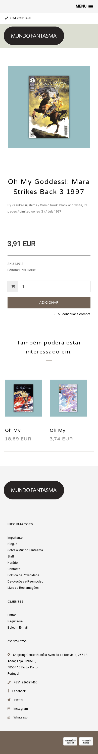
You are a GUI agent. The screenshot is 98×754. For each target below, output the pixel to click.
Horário (13, 562)
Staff (11, 556)
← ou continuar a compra (72, 314)
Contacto (14, 569)
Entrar (12, 615)
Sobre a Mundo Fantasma (25, 550)
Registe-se (15, 621)
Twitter (18, 700)
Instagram (21, 708)
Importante (15, 537)
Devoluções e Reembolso (25, 581)
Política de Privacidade (23, 575)
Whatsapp (20, 717)
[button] (84, 7)
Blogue (12, 544)
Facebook (19, 691)
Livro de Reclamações (23, 588)
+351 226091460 (19, 18)
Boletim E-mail (18, 627)
